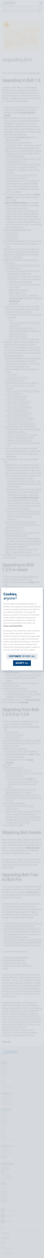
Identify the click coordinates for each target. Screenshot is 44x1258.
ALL (22, 663)
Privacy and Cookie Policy (12, 626)
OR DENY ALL (22, 656)
